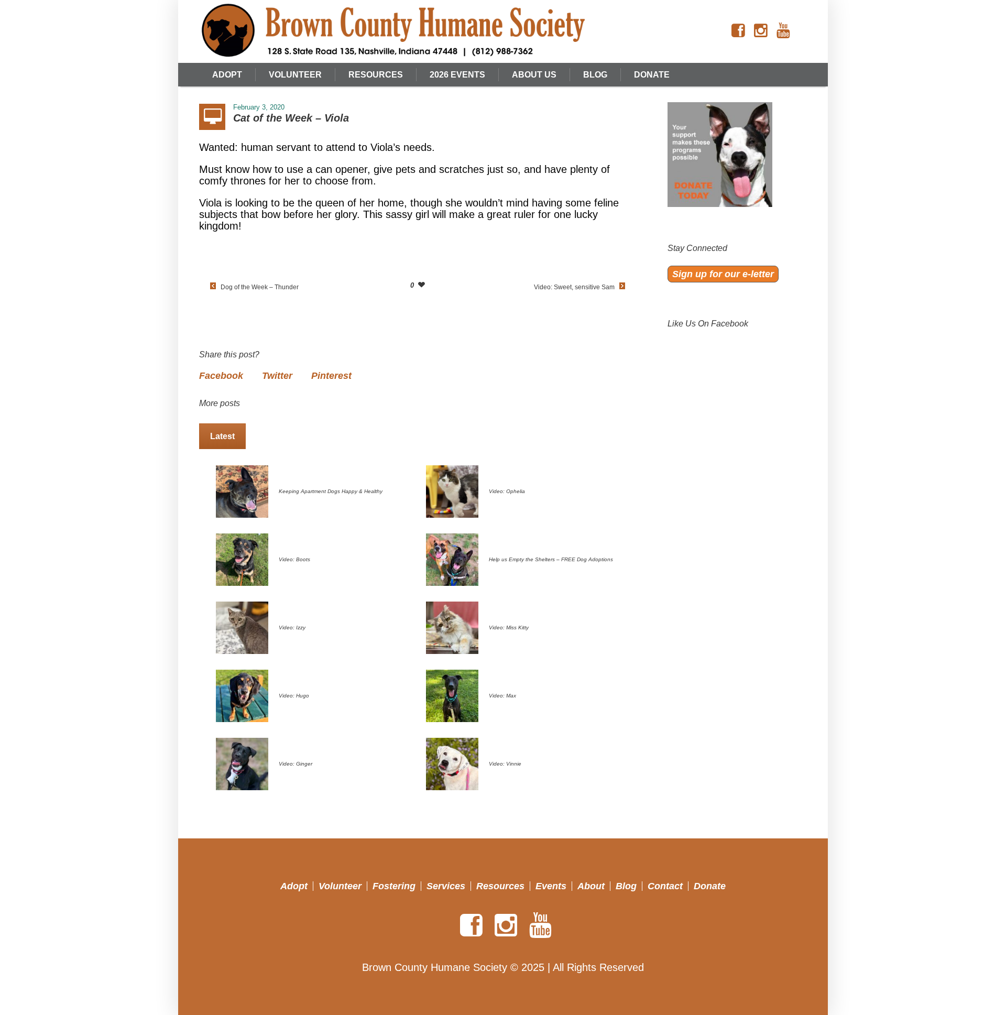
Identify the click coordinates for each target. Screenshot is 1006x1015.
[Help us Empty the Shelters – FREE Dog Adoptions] (452, 558)
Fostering (394, 886)
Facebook (221, 375)
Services (446, 886)
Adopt (294, 886)
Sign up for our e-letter (723, 274)
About (591, 886)
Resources (500, 886)
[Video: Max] (452, 695)
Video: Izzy (292, 627)
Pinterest (331, 375)
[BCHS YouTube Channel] (783, 31)
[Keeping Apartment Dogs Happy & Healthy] (242, 490)
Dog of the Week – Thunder (260, 287)
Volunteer (340, 886)
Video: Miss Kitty (509, 627)
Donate (710, 886)
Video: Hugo (294, 696)
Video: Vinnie (505, 764)
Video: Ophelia (507, 491)
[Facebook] (738, 31)
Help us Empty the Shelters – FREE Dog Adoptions (551, 559)
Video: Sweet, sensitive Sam (574, 287)
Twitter (277, 375)
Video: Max (502, 696)
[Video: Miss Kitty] (452, 626)
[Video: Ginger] (242, 763)
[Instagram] (761, 31)
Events (550, 886)
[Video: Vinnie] (452, 763)
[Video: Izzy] (242, 626)
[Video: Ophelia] (452, 490)
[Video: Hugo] (242, 695)
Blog (626, 886)
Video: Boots (294, 559)
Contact (665, 886)
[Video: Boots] (242, 558)
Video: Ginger (295, 764)
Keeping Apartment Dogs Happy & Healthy (330, 491)
